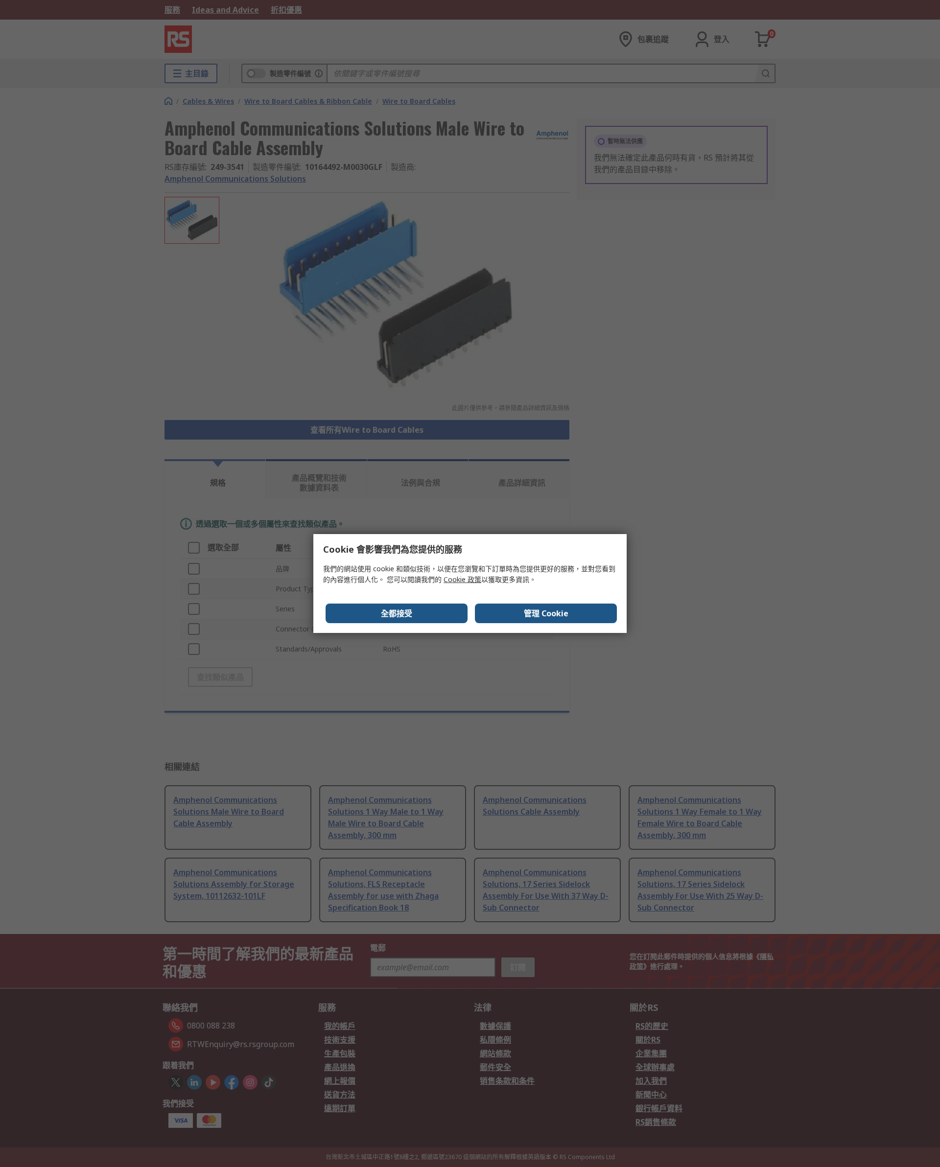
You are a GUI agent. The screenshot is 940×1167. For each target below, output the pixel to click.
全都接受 (396, 613)
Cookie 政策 (462, 579)
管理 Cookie (546, 613)
